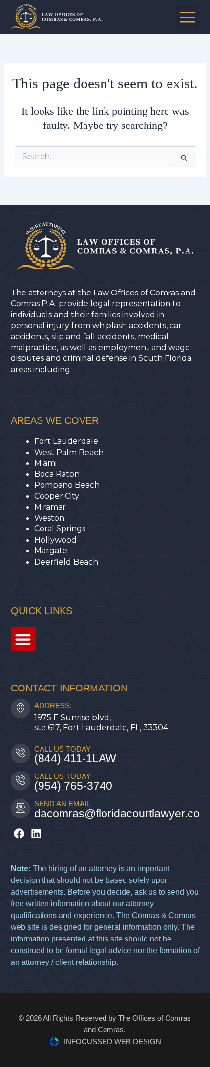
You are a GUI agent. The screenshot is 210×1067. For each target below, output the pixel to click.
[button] (187, 17)
